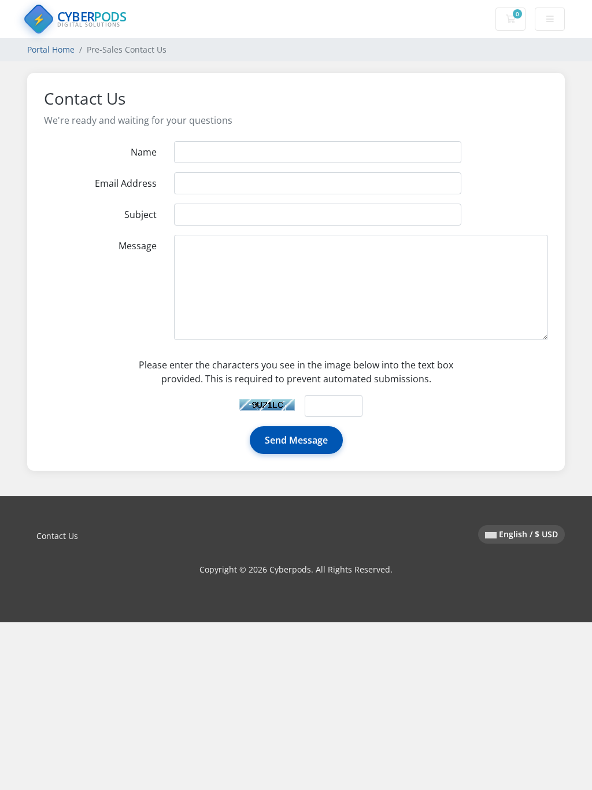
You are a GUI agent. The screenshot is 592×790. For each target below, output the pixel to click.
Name (144, 152)
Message (138, 245)
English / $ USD (527, 534)
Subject (140, 214)
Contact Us (57, 535)
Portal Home (51, 49)
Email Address (126, 183)
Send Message (296, 440)
